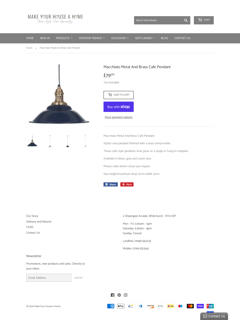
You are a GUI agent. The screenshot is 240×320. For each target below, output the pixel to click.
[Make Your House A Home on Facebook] (113, 295)
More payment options (119, 117)
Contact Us (182, 38)
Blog (164, 38)
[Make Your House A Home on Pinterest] (119, 295)
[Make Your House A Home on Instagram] (126, 295)
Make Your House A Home (47, 306)
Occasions (119, 38)
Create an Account (203, 11)
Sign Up (78, 278)
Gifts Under (143, 38)
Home (30, 38)
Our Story (32, 216)
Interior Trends (91, 38)
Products (63, 38)
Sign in (184, 11)
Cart (206, 20)
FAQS (29, 227)
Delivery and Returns (39, 221)
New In (45, 38)
